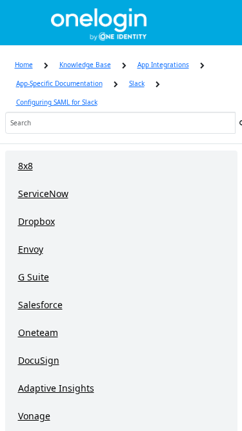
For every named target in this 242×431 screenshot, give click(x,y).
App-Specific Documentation (59, 83)
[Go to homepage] (99, 22)
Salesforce (40, 305)
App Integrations (163, 64)
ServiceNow (43, 193)
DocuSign (38, 360)
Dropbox (36, 221)
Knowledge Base (85, 64)
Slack (137, 83)
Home (24, 64)
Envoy (30, 249)
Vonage (34, 416)
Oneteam (38, 332)
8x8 (25, 166)
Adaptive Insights (56, 388)
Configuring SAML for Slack (56, 102)
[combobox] (120, 123)
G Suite (33, 277)
